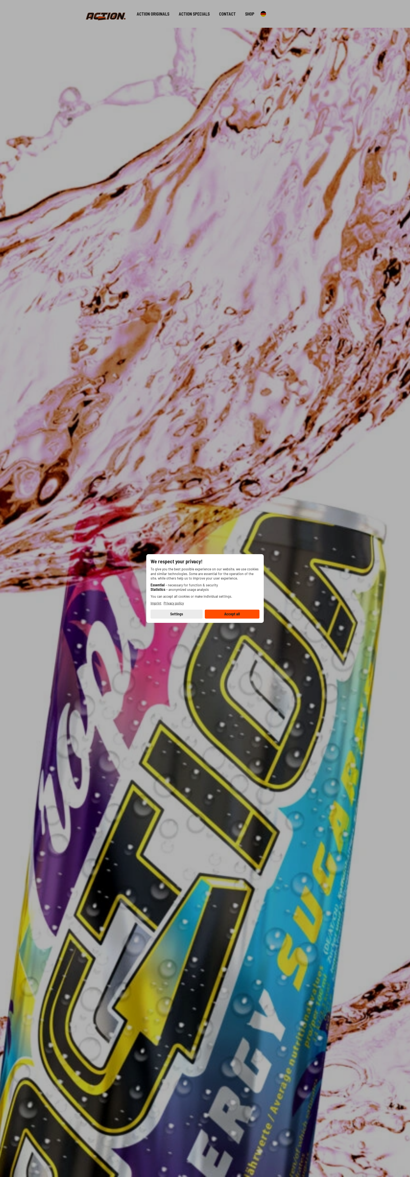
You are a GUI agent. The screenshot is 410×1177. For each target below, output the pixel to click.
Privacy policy (174, 603)
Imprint (156, 603)
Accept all (232, 614)
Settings (176, 614)
